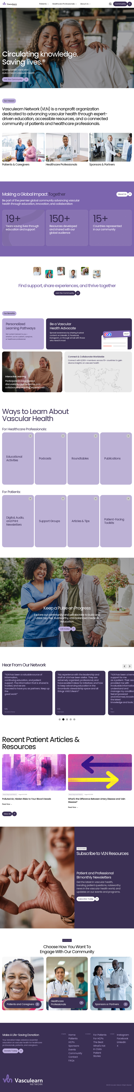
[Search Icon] (110, 4)
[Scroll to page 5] (74, 719)
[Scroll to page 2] (63, 719)
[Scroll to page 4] (71, 719)
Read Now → (7, 804)
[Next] (130, 666)
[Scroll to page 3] (67, 719)
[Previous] (124, 666)
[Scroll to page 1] (60, 719)
